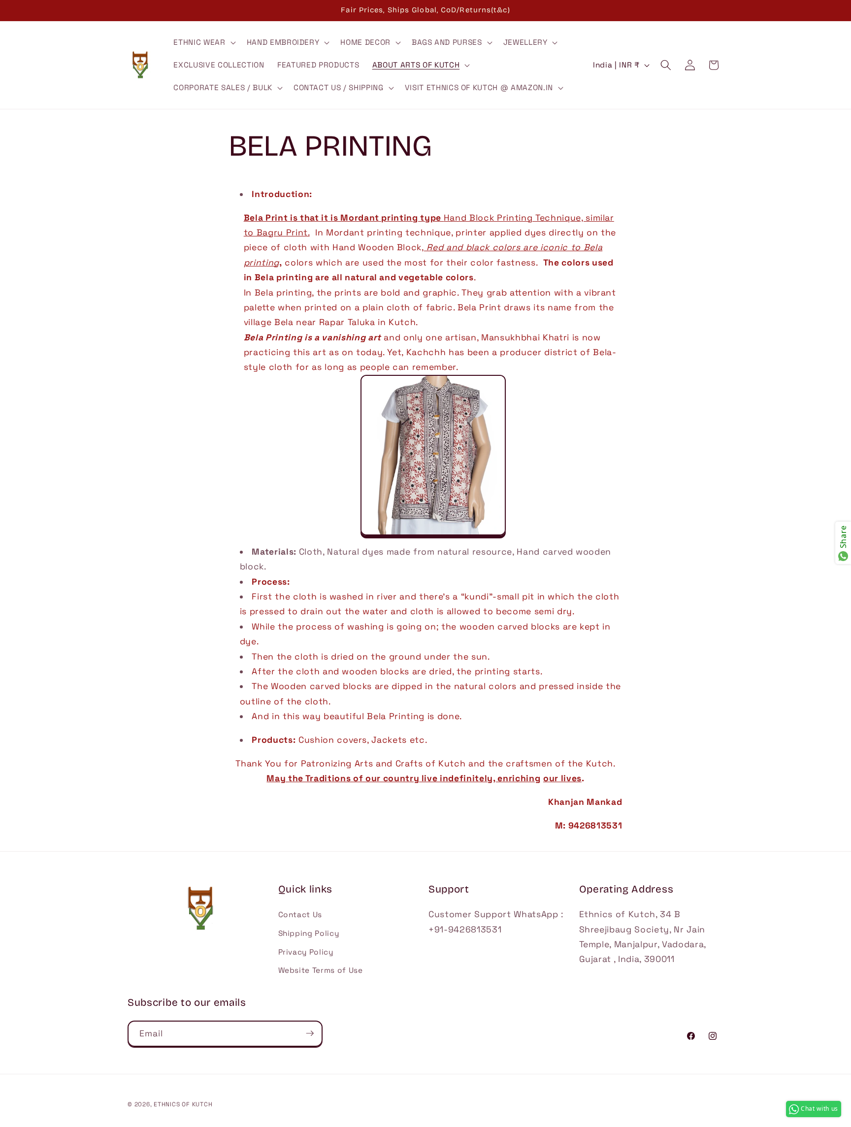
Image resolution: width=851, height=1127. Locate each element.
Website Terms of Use (320, 970)
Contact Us (300, 915)
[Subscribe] (310, 1033)
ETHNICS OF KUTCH (183, 1104)
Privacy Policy (305, 952)
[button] (203, 42)
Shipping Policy (308, 933)
